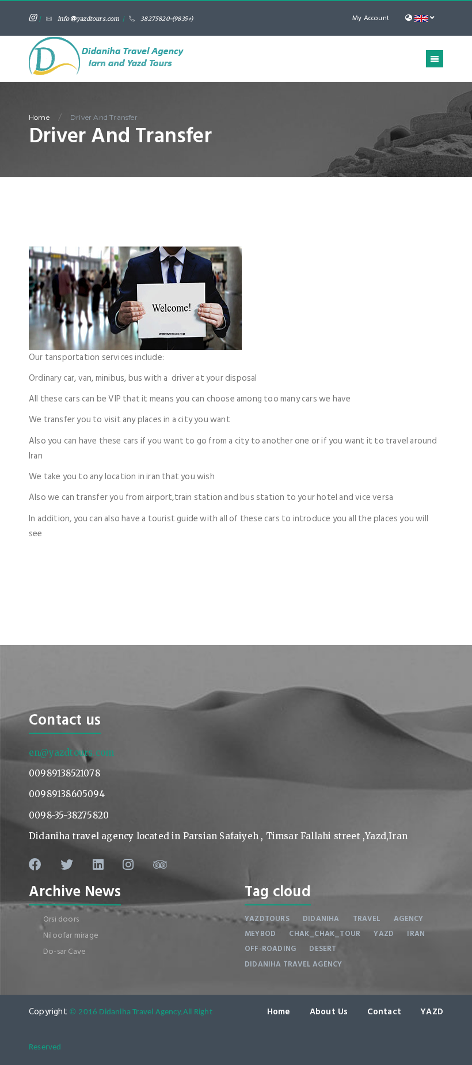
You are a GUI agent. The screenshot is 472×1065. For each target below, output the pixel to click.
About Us (329, 1012)
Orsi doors (61, 919)
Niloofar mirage (70, 935)
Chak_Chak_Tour (324, 933)
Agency (408, 918)
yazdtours (267, 918)
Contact (384, 1012)
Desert (322, 948)
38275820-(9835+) (166, 18)
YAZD (431, 1012)
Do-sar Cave (64, 951)
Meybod (260, 933)
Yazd (384, 933)
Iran (416, 933)
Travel (366, 918)
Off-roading (270, 948)
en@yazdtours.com (71, 752)
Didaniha (321, 918)
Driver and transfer (104, 117)
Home (39, 117)
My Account (370, 18)
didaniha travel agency (293, 964)
